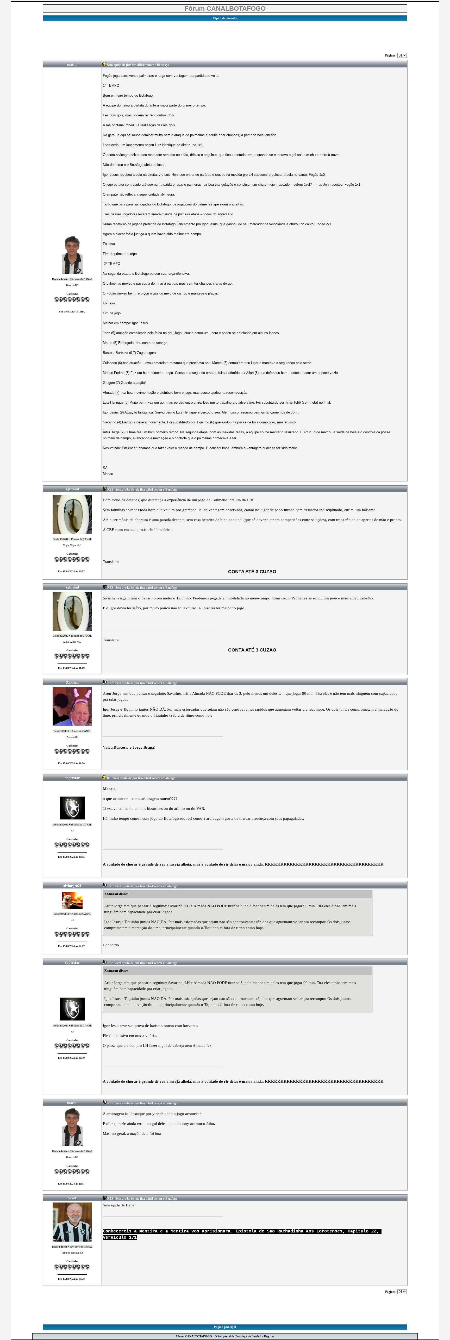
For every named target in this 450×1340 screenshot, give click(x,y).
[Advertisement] (225, 35)
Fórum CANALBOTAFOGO (225, 8)
